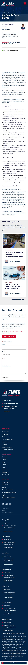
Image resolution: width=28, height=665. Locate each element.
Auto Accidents (14, 42)
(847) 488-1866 (7, 556)
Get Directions (7, 411)
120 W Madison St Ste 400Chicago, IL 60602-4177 (10, 407)
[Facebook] (3, 504)
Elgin (14, 201)
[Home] (14, 392)
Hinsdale (18, 201)
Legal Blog (8, 11)
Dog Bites (4, 445)
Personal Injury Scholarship (8, 497)
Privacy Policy (5, 508)
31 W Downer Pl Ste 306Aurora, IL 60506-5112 (9, 543)
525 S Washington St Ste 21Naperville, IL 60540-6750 (10, 609)
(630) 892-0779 (7, 540)
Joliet (22, 201)
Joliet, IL (4, 467)
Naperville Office (7, 603)
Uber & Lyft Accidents (7, 439)
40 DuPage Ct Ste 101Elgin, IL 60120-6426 (9, 560)
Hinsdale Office (6, 570)
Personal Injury (7, 43)
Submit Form (5, 377)
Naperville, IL (5, 470)
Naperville (4, 203)
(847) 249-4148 (7, 622)
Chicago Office (6, 520)
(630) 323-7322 (7, 573)
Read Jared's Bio (6, 29)
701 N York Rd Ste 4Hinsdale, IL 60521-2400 (9, 576)
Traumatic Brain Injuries (7, 450)
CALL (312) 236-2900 (9, 336)
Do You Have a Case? (7, 490)
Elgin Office (5, 553)
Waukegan (12, 203)
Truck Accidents (6, 437)
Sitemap (4, 510)
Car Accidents (5, 434)
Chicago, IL (4, 460)
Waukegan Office (7, 619)
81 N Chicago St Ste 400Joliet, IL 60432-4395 (9, 593)
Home (3, 11)
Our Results (5, 485)
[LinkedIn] (6, 504)
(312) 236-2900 (5, 103)
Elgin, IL (4, 462)
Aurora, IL (4, 457)
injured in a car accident (18, 91)
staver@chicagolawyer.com (11, 404)
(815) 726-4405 (7, 589)
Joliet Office (5, 586)
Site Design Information (7, 512)
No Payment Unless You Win (9, 492)
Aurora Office (6, 536)
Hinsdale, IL (5, 465)
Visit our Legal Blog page (18, 299)
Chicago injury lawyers (9, 215)
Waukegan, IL (5, 472)
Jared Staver (17, 261)
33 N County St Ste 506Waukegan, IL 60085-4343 (10, 626)
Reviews (4, 487)
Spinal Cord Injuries (7, 447)
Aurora (11, 201)
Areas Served (5, 475)
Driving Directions (8, 531)
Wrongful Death (6, 442)
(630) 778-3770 (7, 606)
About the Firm (6, 482)
